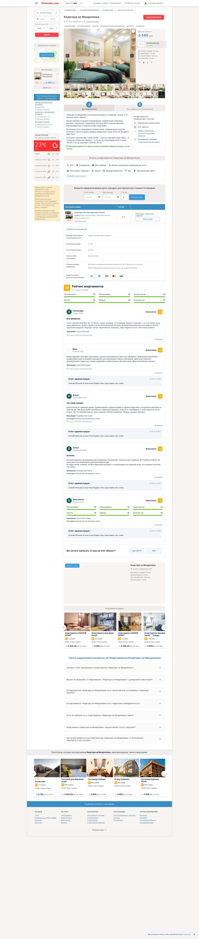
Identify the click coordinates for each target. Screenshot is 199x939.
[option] (100, 56)
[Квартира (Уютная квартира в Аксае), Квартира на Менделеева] (161, 87)
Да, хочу (137, 551)
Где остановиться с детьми (124, 815)
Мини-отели (65, 820)
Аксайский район (146, 823)
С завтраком (92, 820)
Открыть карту (47, 55)
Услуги (95, 26)
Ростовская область (148, 820)
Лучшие (117, 818)
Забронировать (153, 17)
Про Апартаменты (84, 26)
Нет (154, 551)
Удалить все (47, 87)
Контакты (130, 26)
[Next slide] (164, 627)
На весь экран (72, 566)
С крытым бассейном (96, 823)
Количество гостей (41, 24)
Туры (37, 815)
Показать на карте (92, 21)
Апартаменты (66, 815)
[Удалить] (58, 74)
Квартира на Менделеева (47, 75)
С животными (92, 818)
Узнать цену (147, 219)
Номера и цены (70, 26)
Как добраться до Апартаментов (112, 26)
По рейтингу (118, 820)
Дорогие (38, 820)
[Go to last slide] (63, 627)
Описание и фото (80, 221)
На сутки (38, 823)
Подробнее (187, 934)
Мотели (64, 823)
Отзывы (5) (140, 26)
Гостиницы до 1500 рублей (45, 818)
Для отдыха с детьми (95, 815)
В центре (143, 815)
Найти (47, 35)
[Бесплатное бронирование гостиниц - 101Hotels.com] (50, 3)
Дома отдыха (66, 818)
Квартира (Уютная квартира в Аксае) (90, 212)
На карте (143, 818)
